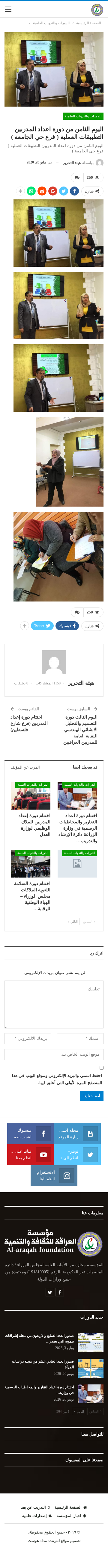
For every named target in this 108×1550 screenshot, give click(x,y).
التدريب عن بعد (33, 1507)
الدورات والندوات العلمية (83, 116)
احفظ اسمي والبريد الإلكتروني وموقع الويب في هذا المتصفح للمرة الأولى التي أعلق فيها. (57, 1079)
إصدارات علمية (34, 1515)
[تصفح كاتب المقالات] (54, 662)
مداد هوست (37, 1540)
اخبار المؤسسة (69, 1515)
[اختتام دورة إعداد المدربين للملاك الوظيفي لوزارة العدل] (30, 795)
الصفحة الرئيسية (68, 1507)
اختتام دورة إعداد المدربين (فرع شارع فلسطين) (29, 723)
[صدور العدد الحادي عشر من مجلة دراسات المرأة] (91, 1368)
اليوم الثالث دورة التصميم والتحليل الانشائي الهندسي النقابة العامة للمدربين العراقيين (80, 730)
